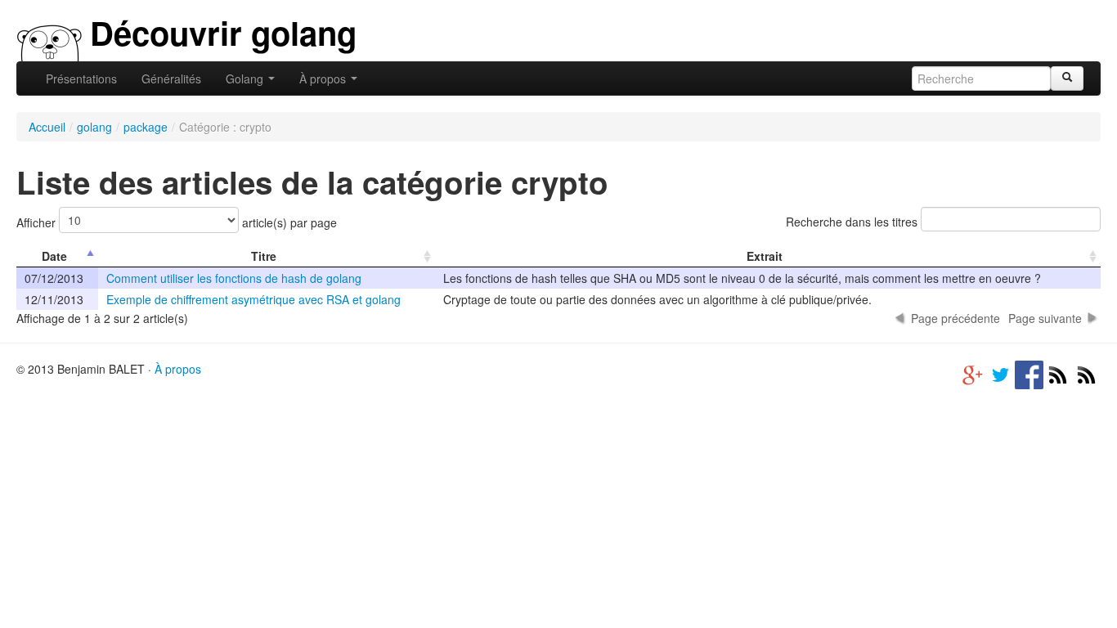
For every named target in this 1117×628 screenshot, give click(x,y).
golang (94, 127)
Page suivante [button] (1045, 317)
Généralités (171, 78)
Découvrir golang (223, 32)
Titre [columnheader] (263, 256)
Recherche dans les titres (853, 221)
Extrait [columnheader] (765, 256)
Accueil (47, 127)
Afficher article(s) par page (176, 222)
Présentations (81, 78)
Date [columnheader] (54, 256)
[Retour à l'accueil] (49, 41)
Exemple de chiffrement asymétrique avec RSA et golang (253, 299)
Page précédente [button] (955, 317)
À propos (324, 78)
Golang (246, 78)
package (145, 127)
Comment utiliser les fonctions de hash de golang (233, 278)
